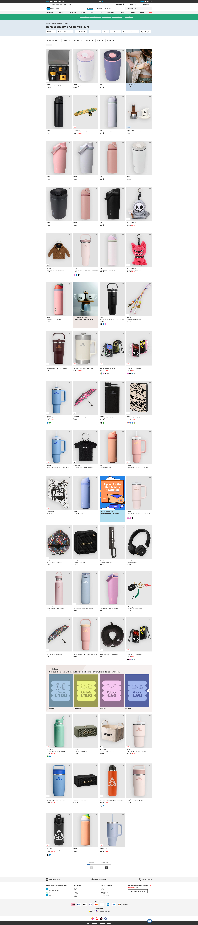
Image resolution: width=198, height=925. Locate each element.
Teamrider (75, 892)
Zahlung (102, 889)
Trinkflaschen (51, 32)
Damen (99, 8)
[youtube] (97, 918)
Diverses (105, 32)
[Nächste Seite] (106, 867)
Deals (142, 12)
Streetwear (49, 12)
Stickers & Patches (95, 32)
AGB (88, 923)
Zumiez (75, 896)
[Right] (148, 690)
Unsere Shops (55, 4)
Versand (102, 891)
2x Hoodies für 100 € (95, 17)
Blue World (70, 4)
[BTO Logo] (63, 8)
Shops (74, 889)
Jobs (74, 891)
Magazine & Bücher (81, 32)
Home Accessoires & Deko (130, 32)
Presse (74, 895)
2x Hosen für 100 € (84, 17)
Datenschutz (94, 923)
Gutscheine (103, 893)
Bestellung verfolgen (105, 895)
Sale (150, 12)
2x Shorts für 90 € (106, 17)
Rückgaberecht (146, 1)
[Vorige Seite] (91, 867)
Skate (83, 12)
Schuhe (61, 12)
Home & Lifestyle (63, 23)
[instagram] (92, 918)
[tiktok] (101, 918)
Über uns (75, 888)
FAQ (102, 888)
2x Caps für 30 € (129, 17)
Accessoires (72, 12)
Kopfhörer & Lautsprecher (65, 32)
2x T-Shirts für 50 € (117, 17)
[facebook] (105, 918)
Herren (90, 8)
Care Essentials (116, 32)
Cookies (109, 923)
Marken (132, 12)
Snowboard (110, 12)
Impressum (102, 923)
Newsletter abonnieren (138, 891)
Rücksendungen (104, 892)
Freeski (122, 12)
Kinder (108, 8)
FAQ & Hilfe (63, 4)
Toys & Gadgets (145, 32)
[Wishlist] (70, 50)
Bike (92, 12)
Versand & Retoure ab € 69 (55, 1)
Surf (100, 12)
